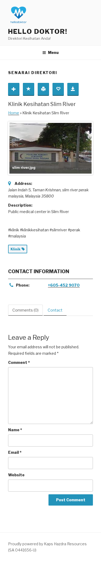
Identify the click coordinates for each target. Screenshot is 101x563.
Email (15, 452)
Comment (19, 362)
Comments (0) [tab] (25, 310)
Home (13, 113)
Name (15, 429)
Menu (53, 52)
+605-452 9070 (64, 285)
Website (16, 475)
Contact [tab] (55, 310)
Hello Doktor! (37, 31)
